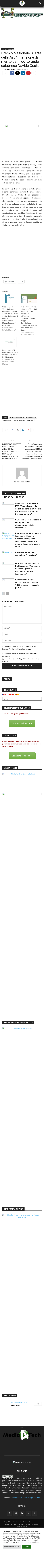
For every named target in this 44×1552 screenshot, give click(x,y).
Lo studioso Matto (9, 69)
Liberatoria (8, 1524)
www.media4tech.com (20, 1488)
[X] (17, 73)
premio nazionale (19, 420)
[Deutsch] (10, 694)
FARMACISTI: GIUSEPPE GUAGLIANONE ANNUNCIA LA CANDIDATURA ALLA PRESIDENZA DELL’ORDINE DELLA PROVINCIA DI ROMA (11, 451)
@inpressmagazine (19, 1402)
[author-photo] (22, 479)
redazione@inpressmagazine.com (26, 1497)
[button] (4, 3)
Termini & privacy (32, 1524)
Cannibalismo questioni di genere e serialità (22, 417)
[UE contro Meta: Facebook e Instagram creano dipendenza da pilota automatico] (8, 522)
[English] (5, 694)
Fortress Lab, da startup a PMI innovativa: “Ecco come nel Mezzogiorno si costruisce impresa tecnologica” (27, 568)
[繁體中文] (3, 694)
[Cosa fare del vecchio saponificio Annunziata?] (8, 555)
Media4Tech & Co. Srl (23, 1480)
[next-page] (7, 593)
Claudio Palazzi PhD (22, 1527)
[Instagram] (15, 1513)
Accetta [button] (26, 1547)
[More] (33, 73)
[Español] (18, 694)
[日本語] (14, 694)
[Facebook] (12, 73)
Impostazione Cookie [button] (12, 1547)
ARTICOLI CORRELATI (14, 493)
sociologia (30, 420)
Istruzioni (35, 1522)
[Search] (40, 3)
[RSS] (28, 1513)
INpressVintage (19, 1524)
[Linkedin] (23, 73)
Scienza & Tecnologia (8, 49)
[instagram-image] (8, 1415)
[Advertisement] (22, 100)
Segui (38, 1404)
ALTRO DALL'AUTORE (14, 497)
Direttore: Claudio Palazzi (21, 1522)
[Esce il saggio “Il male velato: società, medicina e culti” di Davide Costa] (10, 342)
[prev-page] (3, 593)
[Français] (8, 694)
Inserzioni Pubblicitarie (22, 723)
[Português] (16, 694)
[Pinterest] (28, 73)
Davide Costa (7, 420)
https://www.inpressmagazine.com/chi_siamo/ (22, 1493)
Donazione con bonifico (22, 756)
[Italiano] (12, 694)
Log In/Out (7, 1522)
